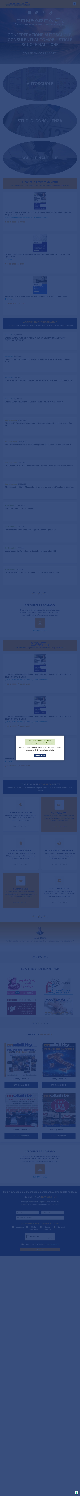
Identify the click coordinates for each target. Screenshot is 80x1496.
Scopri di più (40, 755)
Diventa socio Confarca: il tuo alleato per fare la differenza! (40, 742)
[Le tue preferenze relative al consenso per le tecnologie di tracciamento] (76, 1492)
